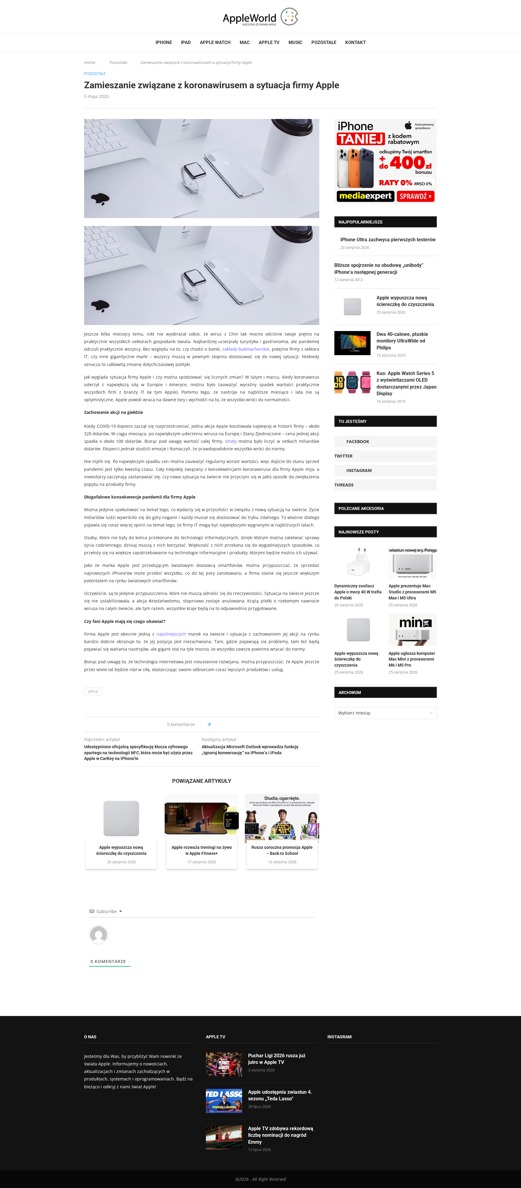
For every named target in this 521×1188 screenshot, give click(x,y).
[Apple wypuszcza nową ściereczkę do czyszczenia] (121, 818)
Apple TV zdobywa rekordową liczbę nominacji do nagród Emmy (280, 1135)
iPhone (164, 42)
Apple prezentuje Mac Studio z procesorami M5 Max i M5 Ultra (412, 591)
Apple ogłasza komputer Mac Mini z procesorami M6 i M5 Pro (412, 659)
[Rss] (109, 17)
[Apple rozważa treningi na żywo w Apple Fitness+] (202, 818)
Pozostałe (323, 42)
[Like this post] (213, 724)
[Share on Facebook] (220, 724)
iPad (186, 42)
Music (295, 42)
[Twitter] (92, 17)
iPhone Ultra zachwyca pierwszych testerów (388, 239)
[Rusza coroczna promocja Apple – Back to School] (282, 818)
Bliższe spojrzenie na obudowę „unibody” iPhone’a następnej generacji (379, 268)
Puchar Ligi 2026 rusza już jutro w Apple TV (276, 1059)
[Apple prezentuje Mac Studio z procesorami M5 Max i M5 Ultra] (413, 562)
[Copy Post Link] (228, 724)
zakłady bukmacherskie (245, 349)
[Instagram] (98, 17)
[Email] (117, 17)
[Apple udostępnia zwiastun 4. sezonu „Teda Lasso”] (224, 1101)
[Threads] (103, 17)
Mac (245, 42)
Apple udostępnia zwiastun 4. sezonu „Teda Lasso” (280, 1095)
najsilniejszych (171, 634)
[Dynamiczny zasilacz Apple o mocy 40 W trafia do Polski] (358, 562)
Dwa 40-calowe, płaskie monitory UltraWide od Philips (402, 341)
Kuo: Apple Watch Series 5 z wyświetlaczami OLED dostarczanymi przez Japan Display (407, 383)
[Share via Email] (236, 724)
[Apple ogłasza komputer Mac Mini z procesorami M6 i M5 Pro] (413, 630)
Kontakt (355, 42)
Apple (93, 691)
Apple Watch (215, 42)
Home (89, 62)
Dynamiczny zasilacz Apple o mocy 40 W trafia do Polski (358, 591)
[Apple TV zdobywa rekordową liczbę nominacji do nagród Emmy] (224, 1137)
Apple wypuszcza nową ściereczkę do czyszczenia (405, 301)
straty (231, 441)
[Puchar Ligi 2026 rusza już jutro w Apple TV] (224, 1064)
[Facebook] (86, 17)
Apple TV (269, 42)
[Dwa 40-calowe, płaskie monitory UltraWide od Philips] (352, 343)
